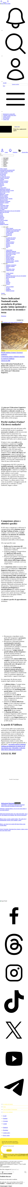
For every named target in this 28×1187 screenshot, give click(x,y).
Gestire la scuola (4, 182)
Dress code (2, 193)
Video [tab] (5, 164)
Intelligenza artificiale (5, 189)
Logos (1, 215)
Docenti (2, 183)
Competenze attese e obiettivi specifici (13, 356)
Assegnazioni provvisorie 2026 (7, 170)
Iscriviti (9, 1150)
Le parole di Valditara (7, 358)
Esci (4, 85)
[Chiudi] (0, 154)
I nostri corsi (6, 119)
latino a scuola (7, 804)
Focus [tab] (5, 161)
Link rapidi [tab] (6, 158)
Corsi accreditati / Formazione (10, 1109)
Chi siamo (5, 1121)
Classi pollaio (3, 187)
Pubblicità (2, 223)
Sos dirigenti (3, 174)
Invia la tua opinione (8, 1112)
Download (17, 803)
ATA (1, 186)
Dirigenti (2, 185)
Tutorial (2, 219)
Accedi (4, 82)
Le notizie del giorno (5, 177)
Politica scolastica (4, 181)
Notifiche (5, 1118)
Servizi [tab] (5, 166)
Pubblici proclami (4, 224)
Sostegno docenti (4, 197)
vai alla (6, 1173)
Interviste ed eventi (4, 212)
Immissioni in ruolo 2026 (9, 114)
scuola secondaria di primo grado (14, 806)
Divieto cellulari (4, 196)
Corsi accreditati (4, 220)
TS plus (2, 221)
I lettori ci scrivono (4, 178)
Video (4, 1106)
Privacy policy (6, 1135)
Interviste (2, 217)
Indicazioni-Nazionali (7, 803)
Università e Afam (4, 205)
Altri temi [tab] (5, 162)
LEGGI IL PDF (5, 360)
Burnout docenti (4, 200)
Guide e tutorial (6, 116)
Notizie (1, 216)
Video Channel (3, 168)
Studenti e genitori (4, 202)
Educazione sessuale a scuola (7, 190)
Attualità (2, 179)
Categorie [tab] (6, 159)
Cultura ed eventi (4, 206)
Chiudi (10, 1186)
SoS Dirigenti (6, 118)
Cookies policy (6, 1132)
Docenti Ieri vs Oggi (5, 191)
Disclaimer (5, 1130)
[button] (15, 18)
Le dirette (2, 209)
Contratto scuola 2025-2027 (9, 115)
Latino (2, 804)
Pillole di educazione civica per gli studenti (10, 210)
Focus (1, 213)
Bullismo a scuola (4, 194)
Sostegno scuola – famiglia (12, 261)
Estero (1, 204)
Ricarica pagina (4, 1186)
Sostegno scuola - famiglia (6, 198)
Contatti (5, 1123)
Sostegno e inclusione (5, 201)
